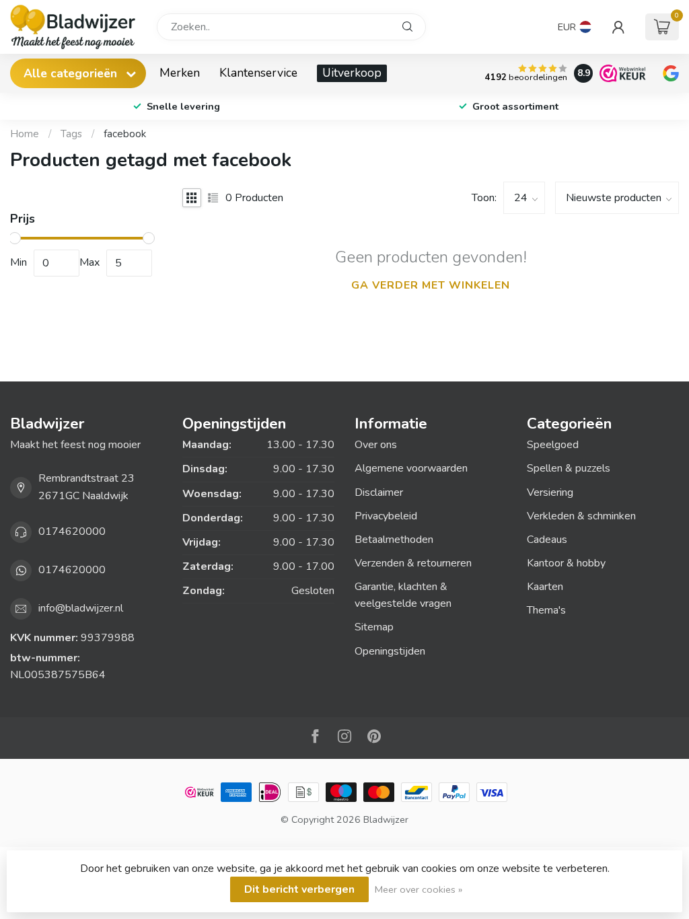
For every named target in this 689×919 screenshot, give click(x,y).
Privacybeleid (386, 516)
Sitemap (374, 627)
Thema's (546, 610)
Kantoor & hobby (566, 563)
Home (24, 134)
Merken (179, 73)
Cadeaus (547, 539)
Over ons (376, 444)
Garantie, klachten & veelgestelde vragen (403, 595)
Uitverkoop (352, 73)
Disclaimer (379, 492)
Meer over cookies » (418, 889)
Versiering (550, 492)
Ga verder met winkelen (430, 285)
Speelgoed (553, 444)
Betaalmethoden (394, 539)
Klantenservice (258, 73)
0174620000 (72, 531)
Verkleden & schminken (581, 516)
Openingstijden (390, 651)
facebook (125, 134)
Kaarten (545, 586)
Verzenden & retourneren (413, 563)
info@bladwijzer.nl (80, 608)
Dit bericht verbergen (299, 889)
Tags (71, 134)
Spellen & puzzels (568, 468)
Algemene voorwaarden (411, 468)
